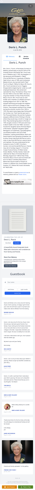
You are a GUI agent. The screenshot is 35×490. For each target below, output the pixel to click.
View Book (8, 243)
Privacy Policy (13, 483)
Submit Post (17, 293)
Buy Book (16, 243)
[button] (17, 451)
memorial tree (24, 172)
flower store (22, 174)
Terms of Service (22, 483)
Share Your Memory (10, 266)
